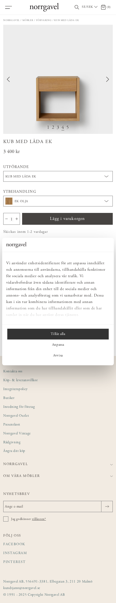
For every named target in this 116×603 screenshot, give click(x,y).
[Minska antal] (6, 218)
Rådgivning (12, 442)
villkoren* (39, 519)
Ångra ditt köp (14, 451)
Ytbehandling (19, 192)
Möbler (27, 20)
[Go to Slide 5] (68, 127)
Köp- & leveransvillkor (20, 380)
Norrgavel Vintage (17, 434)
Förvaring (44, 20)
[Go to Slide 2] (53, 127)
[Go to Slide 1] (48, 127)
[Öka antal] (17, 218)
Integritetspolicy (15, 389)
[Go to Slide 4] (63, 127)
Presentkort (11, 425)
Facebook (14, 544)
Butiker (9, 398)
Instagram (15, 553)
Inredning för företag (19, 407)
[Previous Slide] (8, 79)
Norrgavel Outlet (16, 416)
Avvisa (58, 356)
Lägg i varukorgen (67, 219)
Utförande (16, 167)
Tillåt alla (58, 334)
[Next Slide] (108, 79)
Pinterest (14, 562)
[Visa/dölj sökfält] (77, 7)
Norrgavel (11, 20)
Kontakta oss (12, 371)
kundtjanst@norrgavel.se (21, 588)
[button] (58, 79)
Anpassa (58, 345)
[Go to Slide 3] (58, 127)
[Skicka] (107, 506)
